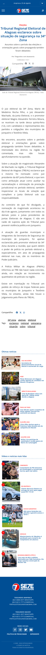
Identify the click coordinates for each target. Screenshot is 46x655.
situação (13, 326)
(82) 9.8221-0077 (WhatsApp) (23, 614)
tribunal (31, 326)
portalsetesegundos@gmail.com (23, 604)
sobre (22, 326)
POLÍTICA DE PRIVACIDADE (17, 634)
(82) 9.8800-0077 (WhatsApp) (23, 600)
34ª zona (12, 319)
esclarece (14, 323)
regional (25, 323)
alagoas (22, 319)
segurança (36, 323)
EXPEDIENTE (34, 634)
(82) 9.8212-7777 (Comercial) (23, 602)
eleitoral (32, 319)
